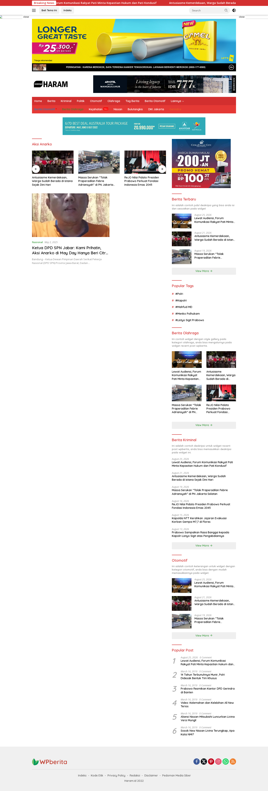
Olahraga (114, 101)
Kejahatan (95, 109)
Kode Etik (97, 775)
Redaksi (135, 775)
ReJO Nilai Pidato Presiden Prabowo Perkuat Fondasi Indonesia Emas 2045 (141, 181)
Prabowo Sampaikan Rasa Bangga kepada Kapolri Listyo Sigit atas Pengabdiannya (200, 534)
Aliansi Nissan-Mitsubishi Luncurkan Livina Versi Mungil (208, 718)
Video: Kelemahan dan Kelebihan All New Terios (207, 704)
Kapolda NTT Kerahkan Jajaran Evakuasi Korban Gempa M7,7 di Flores (199, 520)
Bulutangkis (135, 109)
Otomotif (96, 101)
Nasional (37, 242)
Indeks (68, 10)
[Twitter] (204, 761)
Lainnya (176, 101)
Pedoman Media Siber (176, 775)
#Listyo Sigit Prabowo (189, 320)
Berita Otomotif (155, 101)
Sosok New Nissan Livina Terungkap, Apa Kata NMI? (207, 732)
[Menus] (34, 10)
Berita (51, 101)
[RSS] (233, 761)
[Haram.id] (50, 84)
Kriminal (66, 101)
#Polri (179, 294)
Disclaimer (151, 775)
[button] (226, 10)
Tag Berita (132, 101)
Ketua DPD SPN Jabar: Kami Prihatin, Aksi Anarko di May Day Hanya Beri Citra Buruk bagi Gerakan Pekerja (70, 252)
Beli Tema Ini (49, 10)
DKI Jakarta (156, 109)
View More (202, 271)
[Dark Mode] (234, 10)
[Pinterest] (211, 761)
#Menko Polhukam (187, 313)
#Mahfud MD (183, 307)
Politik (81, 101)
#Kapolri (181, 300)
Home (38, 101)
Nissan (118, 109)
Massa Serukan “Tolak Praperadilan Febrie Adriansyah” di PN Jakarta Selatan (95, 181)
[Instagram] (218, 761)
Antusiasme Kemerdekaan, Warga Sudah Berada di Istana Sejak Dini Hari (195, 3)
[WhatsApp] (225, 761)
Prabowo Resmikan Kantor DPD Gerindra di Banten (208, 690)
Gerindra (175, 109)
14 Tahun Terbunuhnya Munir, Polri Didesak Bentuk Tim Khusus (203, 676)
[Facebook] (196, 761)
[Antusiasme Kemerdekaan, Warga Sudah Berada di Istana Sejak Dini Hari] (53, 162)
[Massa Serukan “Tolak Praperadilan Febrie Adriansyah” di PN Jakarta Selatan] (99, 162)
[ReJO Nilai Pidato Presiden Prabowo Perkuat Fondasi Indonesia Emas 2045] (145, 162)
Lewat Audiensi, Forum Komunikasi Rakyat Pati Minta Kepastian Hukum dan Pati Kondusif (69, 3)
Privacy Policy (116, 775)
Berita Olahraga (72, 109)
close (26, 17)
